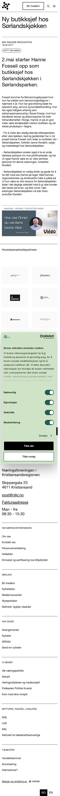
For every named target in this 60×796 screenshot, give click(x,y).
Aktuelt (6, 676)
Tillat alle (29, 446)
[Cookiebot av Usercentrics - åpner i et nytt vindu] (40, 337)
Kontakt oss (9, 542)
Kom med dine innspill (15, 694)
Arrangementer (10, 629)
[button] (54, 6)
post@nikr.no (13, 495)
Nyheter (6, 635)
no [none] (43, 792)
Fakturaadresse (15, 502)
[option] (50, 792)
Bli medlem (33, 6)
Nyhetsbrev (8, 589)
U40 (4, 723)
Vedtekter (7, 554)
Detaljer (43, 435)
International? (10, 770)
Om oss (6, 536)
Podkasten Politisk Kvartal (17, 688)
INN (4, 729)
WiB (4, 717)
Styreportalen (9, 600)
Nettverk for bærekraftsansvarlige (21, 735)
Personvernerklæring (14, 548)
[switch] (49, 402)
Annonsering (9, 764)
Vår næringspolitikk (13, 670)
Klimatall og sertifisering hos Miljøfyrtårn (25, 560)
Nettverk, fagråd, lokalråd (16, 606)
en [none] (51, 792)
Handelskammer (11, 758)
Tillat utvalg (28, 456)
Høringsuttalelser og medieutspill (21, 682)
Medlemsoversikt (12, 595)
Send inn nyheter (11, 647)
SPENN (6, 641)
